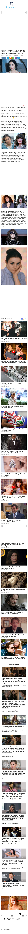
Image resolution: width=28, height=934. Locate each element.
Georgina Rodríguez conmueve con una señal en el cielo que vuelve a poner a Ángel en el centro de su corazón (13, 862)
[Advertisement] (14, 31)
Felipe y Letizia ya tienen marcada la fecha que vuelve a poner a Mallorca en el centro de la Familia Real (13, 840)
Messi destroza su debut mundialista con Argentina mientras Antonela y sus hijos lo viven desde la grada (13, 795)
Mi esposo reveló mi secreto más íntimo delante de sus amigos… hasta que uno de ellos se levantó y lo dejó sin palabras (13, 681)
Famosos (16, 55)
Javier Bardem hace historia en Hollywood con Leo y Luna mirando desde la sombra (13, 885)
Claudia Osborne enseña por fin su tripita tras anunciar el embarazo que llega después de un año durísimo (13, 773)
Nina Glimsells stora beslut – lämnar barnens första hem (13, 727)
